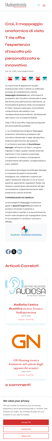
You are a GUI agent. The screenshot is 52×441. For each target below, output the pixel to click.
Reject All (26, 436)
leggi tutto (26, 320)
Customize (26, 429)
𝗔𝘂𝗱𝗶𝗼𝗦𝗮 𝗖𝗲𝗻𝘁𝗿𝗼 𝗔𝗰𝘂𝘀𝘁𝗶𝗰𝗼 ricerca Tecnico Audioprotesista (26, 309)
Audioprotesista (31, 234)
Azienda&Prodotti (26, 71)
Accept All (26, 422)
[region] (26, 419)
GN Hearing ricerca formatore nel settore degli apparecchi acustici (26, 364)
